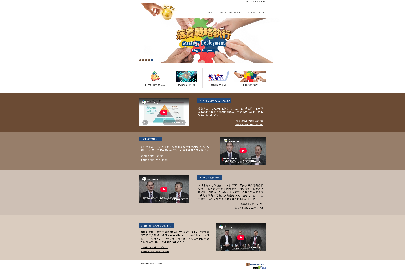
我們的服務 (219, 12)
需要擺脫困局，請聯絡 (152, 156)
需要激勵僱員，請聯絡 (252, 204)
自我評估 (254, 12)
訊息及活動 (245, 12)
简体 (258, 1)
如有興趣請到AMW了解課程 (249, 124)
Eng (252, 1)
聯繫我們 (262, 12)
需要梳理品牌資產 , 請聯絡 (249, 121)
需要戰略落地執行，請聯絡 (154, 247)
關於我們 (211, 12)
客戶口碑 (237, 12)
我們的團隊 (228, 12)
